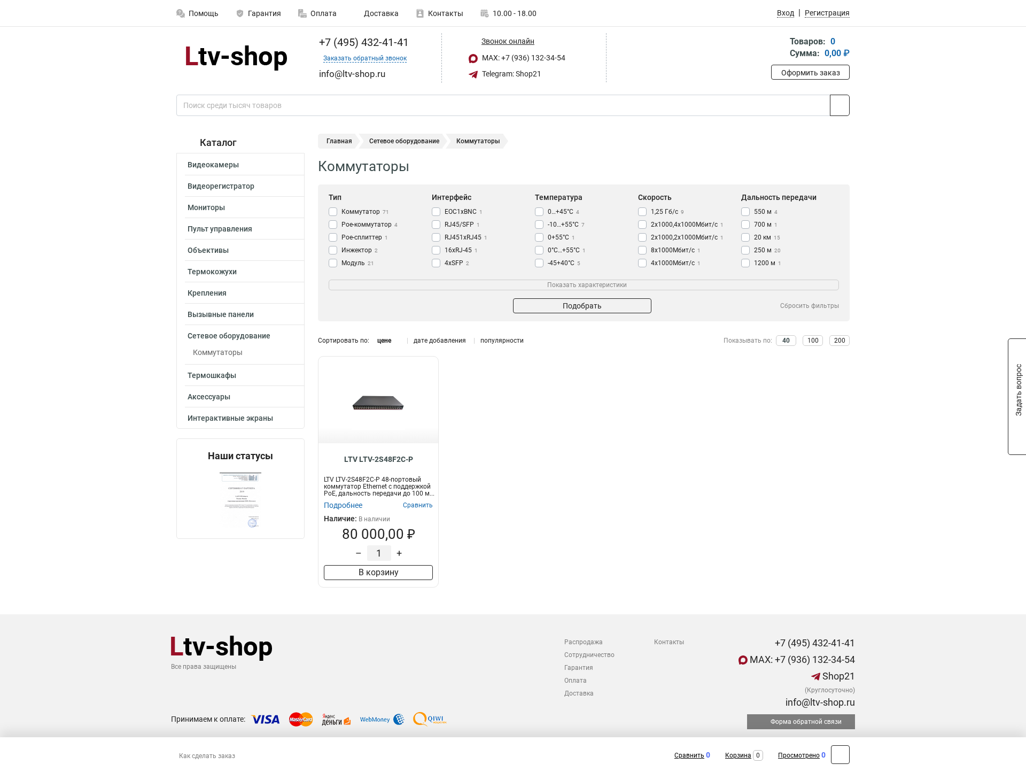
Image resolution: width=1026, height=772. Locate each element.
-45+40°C (564, 263)
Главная (339, 141)
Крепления (207, 293)
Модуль (357, 263)
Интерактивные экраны (230, 418)
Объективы (208, 250)
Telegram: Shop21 (510, 74)
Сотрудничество (589, 655)
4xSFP (457, 263)
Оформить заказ (810, 72)
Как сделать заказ (207, 756)
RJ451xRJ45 (466, 237)
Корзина (738, 755)
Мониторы (206, 207)
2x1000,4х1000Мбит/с (687, 224)
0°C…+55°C (567, 250)
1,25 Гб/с (667, 211)
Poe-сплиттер (364, 237)
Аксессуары (209, 396)
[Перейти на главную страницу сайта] (236, 58)
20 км (767, 237)
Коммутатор (365, 211)
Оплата (323, 13)
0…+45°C (563, 211)
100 (813, 340)
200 (839, 340)
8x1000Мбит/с (676, 250)
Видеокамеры (213, 164)
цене (384, 340)
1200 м (767, 263)
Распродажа (583, 642)
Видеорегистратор (221, 186)
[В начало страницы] (840, 754)
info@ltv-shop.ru (819, 702)
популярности (502, 340)
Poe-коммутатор (369, 224)
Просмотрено (799, 755)
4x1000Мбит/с (676, 263)
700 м (766, 224)
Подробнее (343, 505)
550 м (766, 211)
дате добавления (440, 340)
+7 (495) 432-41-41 (362, 42)
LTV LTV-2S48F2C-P (378, 459)
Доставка (380, 13)
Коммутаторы (218, 352)
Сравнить (689, 755)
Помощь (204, 13)
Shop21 (837, 676)
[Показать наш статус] (240, 500)
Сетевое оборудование (229, 335)
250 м (767, 250)
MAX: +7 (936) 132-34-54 (522, 57)
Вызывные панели (221, 314)
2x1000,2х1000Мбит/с (687, 237)
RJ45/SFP (462, 224)
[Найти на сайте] (840, 105)
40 (786, 340)
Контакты (445, 13)
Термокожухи (212, 271)
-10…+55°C (566, 224)
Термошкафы (212, 375)
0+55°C (561, 237)
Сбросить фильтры (809, 306)
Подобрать (582, 306)
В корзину (379, 572)
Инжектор (359, 250)
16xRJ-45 (461, 250)
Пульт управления (220, 229)
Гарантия (264, 13)
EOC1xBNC (464, 211)
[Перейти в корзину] (778, 48)
